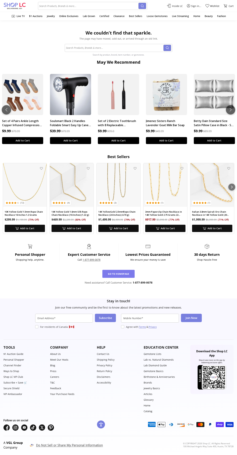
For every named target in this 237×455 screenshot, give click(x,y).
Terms (142, 326)
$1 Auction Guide (13, 354)
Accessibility (104, 382)
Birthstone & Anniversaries (159, 376)
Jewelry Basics (152, 388)
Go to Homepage (118, 273)
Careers (54, 376)
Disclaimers (103, 376)
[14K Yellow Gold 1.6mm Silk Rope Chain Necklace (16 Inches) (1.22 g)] (72, 185)
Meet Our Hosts (59, 359)
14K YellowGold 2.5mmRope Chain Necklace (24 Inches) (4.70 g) (117, 213)
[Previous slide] (6, 110)
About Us (55, 354)
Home (147, 405)
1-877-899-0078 (91, 259)
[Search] (142, 6)
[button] (25, 347)
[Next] (231, 187)
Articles (148, 394)
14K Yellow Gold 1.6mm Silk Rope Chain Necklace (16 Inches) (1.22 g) (70, 213)
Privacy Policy (104, 365)
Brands (148, 382)
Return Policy (104, 371)
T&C (52, 382)
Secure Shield (11, 388)
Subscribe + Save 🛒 (15, 382)
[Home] (20, 6)
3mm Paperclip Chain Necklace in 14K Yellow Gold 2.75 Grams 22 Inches (163, 213)
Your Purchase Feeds (62, 394)
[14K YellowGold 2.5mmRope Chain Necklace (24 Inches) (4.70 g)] (118, 185)
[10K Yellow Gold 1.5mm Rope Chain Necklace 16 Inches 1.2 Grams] (25, 185)
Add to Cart (23, 140)
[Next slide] (230, 110)
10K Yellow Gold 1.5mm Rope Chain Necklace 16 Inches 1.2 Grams (24, 213)
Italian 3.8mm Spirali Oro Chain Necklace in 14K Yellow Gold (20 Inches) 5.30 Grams (209, 213)
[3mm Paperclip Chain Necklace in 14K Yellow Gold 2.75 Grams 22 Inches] (165, 185)
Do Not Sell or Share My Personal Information (69, 445)
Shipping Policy (106, 359)
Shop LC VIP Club (13, 376)
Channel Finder (12, 365)
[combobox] (88, 6)
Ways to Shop (11, 371)
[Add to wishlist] (41, 168)
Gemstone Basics (153, 371)
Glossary (149, 399)
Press (53, 371)
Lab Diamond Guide (155, 365)
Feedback (55, 388)
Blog (52, 365)
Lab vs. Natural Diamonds (159, 359)
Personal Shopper (13, 359)
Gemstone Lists (152, 354)
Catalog (148, 411)
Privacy (153, 326)
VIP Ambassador (12, 394)
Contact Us (103, 354)
